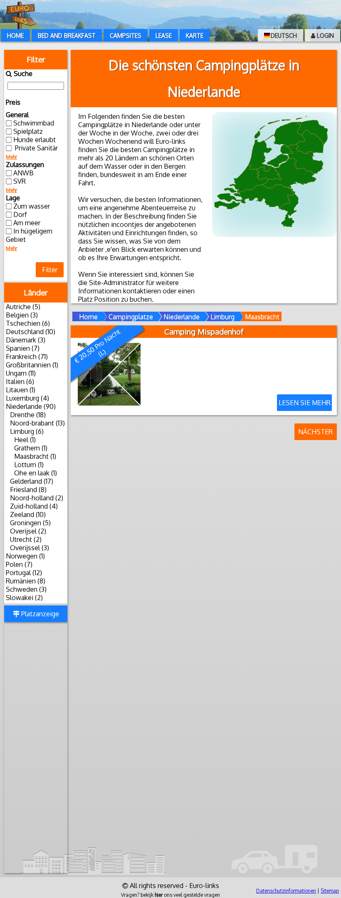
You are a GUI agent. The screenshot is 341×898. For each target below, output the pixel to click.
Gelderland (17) (31, 481)
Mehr (11, 157)
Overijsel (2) (28, 531)
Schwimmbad (33, 123)
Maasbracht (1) (35, 456)
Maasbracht (262, 316)
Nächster (315, 432)
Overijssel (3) (29, 548)
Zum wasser (31, 206)
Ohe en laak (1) (35, 473)
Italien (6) (20, 381)
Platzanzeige (39, 614)
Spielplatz (28, 131)
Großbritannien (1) (32, 365)
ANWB (23, 173)
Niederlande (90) (31, 406)
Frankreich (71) (27, 356)
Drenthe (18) (28, 415)
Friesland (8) (28, 489)
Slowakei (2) (24, 597)
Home (15, 35)
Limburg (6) (27, 431)
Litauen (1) (20, 390)
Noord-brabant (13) (37, 423)
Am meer (26, 223)
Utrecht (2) (26, 539)
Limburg (222, 316)
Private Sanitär (35, 148)
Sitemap (330, 891)
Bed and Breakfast (67, 35)
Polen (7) (19, 564)
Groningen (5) (30, 523)
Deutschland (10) (30, 331)
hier (159, 895)
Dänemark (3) (25, 340)
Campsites (125, 35)
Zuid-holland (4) (34, 506)
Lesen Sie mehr (305, 403)
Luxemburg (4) (27, 398)
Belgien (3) (22, 315)
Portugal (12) (24, 572)
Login (324, 35)
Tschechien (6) (28, 323)
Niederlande (181, 316)
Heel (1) (25, 439)
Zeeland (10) (28, 514)
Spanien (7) (23, 348)
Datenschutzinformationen (286, 891)
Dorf (20, 214)
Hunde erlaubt (34, 139)
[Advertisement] (35, 748)
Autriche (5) (23, 307)
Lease (164, 35)
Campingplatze (131, 316)
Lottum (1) (29, 464)
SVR (19, 181)
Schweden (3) (26, 589)
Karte (194, 35)
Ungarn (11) (21, 373)
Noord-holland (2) (36, 498)
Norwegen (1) (25, 556)
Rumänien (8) (25, 581)
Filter (49, 270)
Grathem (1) (30, 448)
